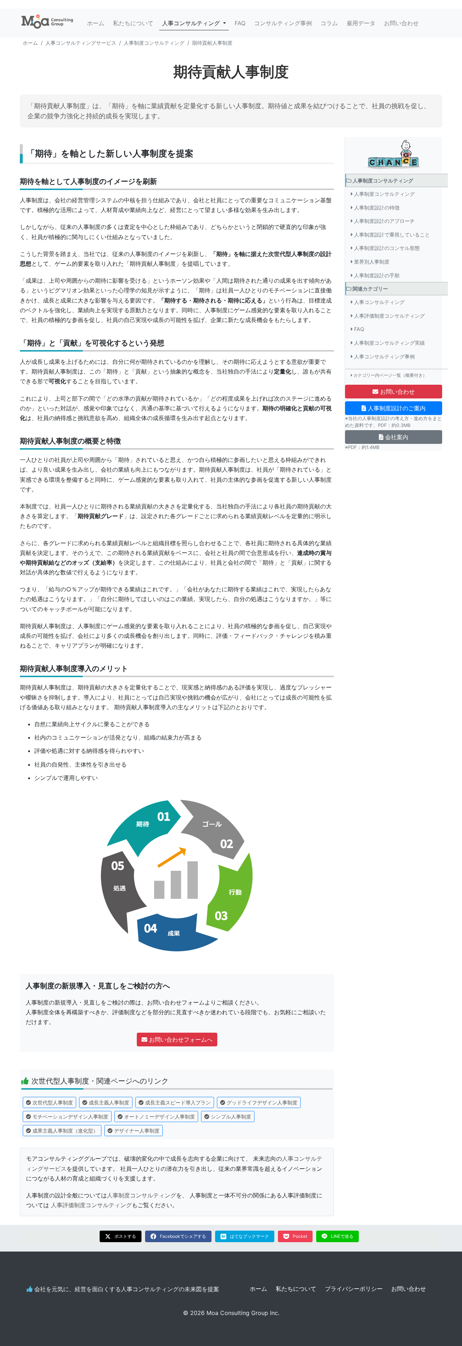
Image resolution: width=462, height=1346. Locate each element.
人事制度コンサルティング (154, 43)
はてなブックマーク (249, 1236)
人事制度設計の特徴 (377, 207)
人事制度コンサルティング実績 (389, 343)
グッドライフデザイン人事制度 (262, 1102)
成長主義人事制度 (109, 1102)
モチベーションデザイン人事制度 (70, 1116)
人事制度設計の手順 (377, 275)
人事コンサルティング (379, 302)
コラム (329, 23)
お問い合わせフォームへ (180, 1039)
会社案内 (395, 437)
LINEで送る (342, 1236)
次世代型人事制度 (52, 1102)
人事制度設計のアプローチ (384, 221)
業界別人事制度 (371, 262)
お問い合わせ (401, 23)
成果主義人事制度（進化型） (65, 1130)
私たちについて (133, 23)
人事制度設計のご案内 (396, 408)
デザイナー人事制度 (137, 1130)
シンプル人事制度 (231, 1116)
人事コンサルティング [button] (195, 23)
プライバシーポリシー (354, 1288)
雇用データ (360, 23)
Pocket (300, 1236)
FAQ (240, 23)
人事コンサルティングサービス (80, 43)
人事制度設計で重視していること (392, 234)
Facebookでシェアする (183, 1236)
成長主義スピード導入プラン (178, 1102)
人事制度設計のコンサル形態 (387, 248)
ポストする (125, 1236)
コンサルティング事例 (283, 23)
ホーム (95, 23)
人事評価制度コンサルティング (91, 1205)
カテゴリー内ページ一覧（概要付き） (390, 375)
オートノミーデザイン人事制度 (159, 1116)
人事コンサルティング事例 (384, 356)
